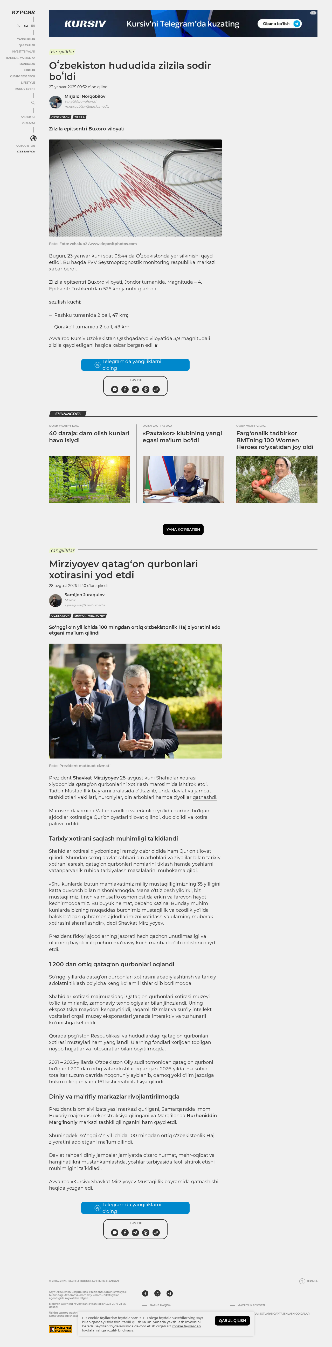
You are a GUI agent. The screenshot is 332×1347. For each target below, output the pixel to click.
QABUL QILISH (232, 1320)
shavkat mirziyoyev (89, 615)
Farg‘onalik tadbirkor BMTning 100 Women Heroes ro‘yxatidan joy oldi (274, 440)
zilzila (79, 117)
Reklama (28, 123)
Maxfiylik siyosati (251, 1305)
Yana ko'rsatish (183, 529)
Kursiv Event (25, 89)
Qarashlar (27, 45)
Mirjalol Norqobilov (85, 96)
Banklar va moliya (20, 58)
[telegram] (170, 1293)
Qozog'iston (25, 146)
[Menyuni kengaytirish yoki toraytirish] (33, 103)
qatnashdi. (205, 797)
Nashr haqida (160, 1305)
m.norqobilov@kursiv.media (87, 106)
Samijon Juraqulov (85, 594)
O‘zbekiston (60, 117)
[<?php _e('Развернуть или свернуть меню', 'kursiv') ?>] (33, 138)
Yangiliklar (26, 39)
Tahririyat (27, 117)
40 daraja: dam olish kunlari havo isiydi (89, 437)
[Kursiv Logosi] (23, 12)
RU (18, 25)
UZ (26, 25)
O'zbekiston (26, 151)
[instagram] (157, 1293)
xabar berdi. (63, 269)
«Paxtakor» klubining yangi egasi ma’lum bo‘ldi (182, 437)
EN (33, 25)
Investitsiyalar (23, 51)
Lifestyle (28, 82)
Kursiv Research (22, 76)
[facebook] (145, 1293)
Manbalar (27, 64)
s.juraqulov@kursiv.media (85, 605)
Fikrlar (29, 70)
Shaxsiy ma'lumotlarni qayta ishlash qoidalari (274, 1313)
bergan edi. (140, 345)
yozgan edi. (80, 1188)
